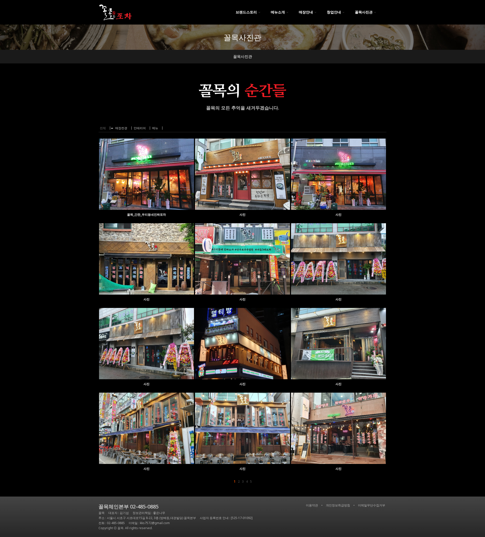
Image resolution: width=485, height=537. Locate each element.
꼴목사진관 (242, 56)
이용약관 (312, 505)
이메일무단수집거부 (371, 505)
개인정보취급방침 (338, 505)
